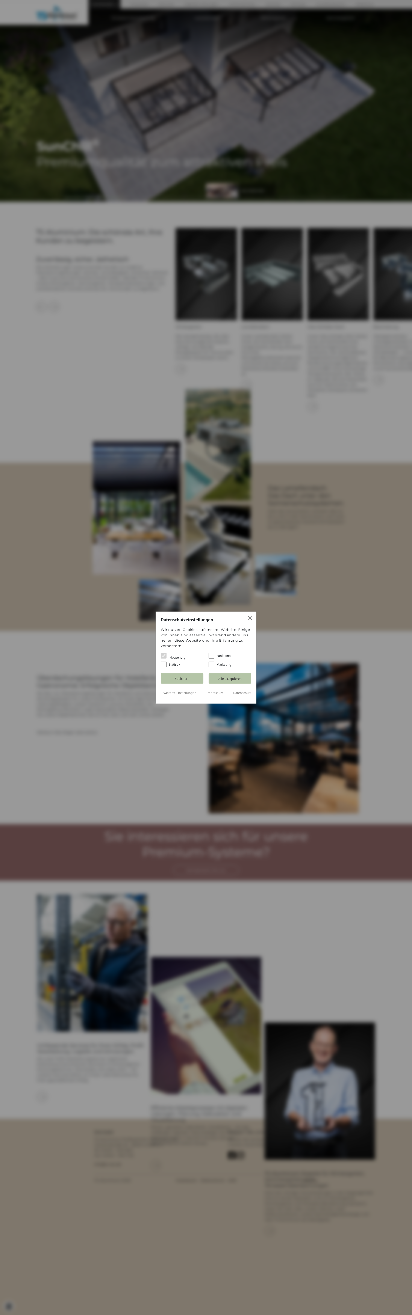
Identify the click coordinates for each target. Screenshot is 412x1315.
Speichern (182, 678)
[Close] (250, 618)
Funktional (224, 656)
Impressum (215, 693)
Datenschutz (242, 693)
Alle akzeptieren (230, 678)
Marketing (224, 664)
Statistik (174, 664)
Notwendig (177, 657)
